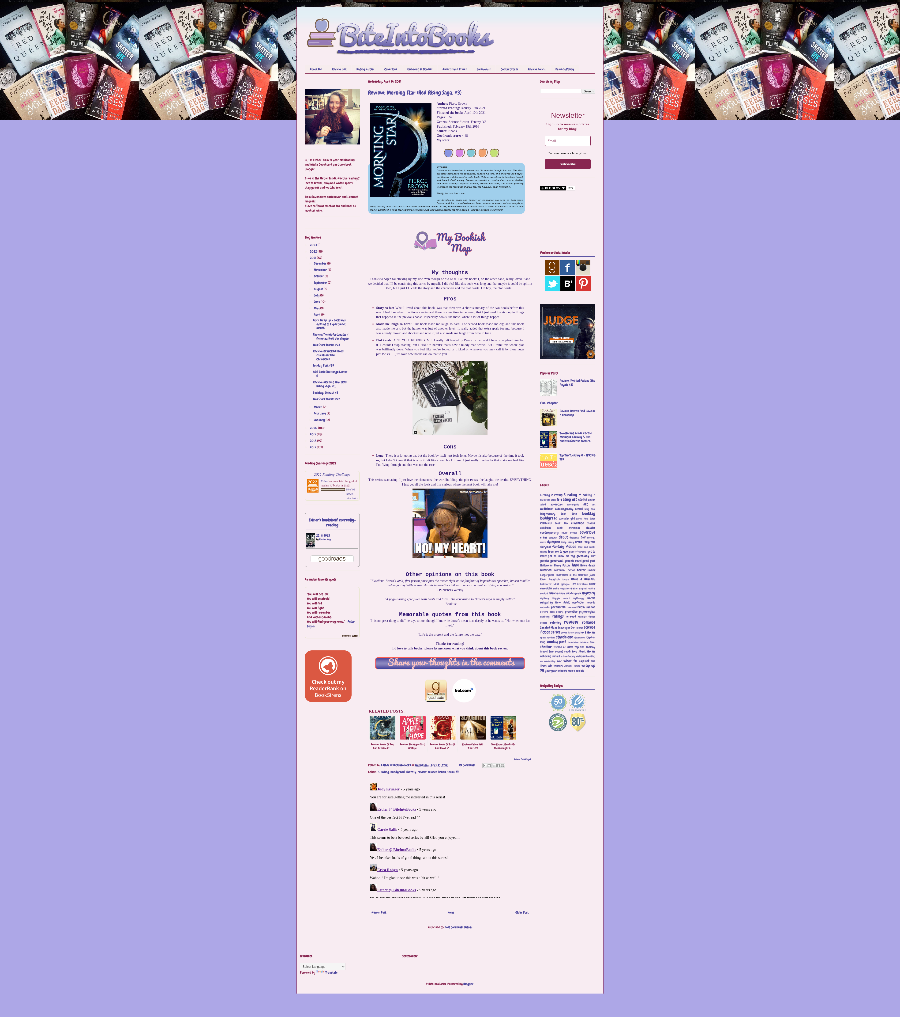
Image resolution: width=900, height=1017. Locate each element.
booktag (588, 513)
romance (588, 622)
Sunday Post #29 (323, 365)
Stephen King (325, 539)
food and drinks (586, 547)
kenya (565, 579)
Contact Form (509, 69)
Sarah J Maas (548, 627)
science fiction (437, 772)
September (321, 283)
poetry (559, 611)
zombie (580, 671)
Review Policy (536, 69)
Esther (324, 481)
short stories (587, 632)
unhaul (556, 656)
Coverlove (390, 69)
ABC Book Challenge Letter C (330, 374)
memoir (560, 593)
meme (552, 593)
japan (592, 575)
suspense (584, 642)
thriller (546, 646)
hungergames (547, 575)
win (550, 666)
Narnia (591, 598)
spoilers (551, 637)
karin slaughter (550, 579)
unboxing (545, 656)
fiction (571, 546)
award (579, 509)
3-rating (570, 494)
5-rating (383, 772)
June (317, 302)
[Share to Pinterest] (502, 765)
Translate (331, 972)
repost (543, 622)
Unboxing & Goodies (419, 69)
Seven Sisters (567, 632)
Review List (339, 69)
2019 (313, 434)
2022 (314, 251)
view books (352, 498)
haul (575, 565)
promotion (571, 612)
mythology (578, 598)
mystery (588, 593)
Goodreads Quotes (350, 635)
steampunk (579, 637)
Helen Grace (587, 565)
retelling (555, 622)
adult (543, 504)
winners (558, 666)
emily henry (567, 542)
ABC (574, 499)
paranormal (558, 607)
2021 (313, 258)
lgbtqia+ (565, 584)
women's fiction (572, 666)
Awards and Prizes (454, 69)
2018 (313, 441)
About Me (316, 69)
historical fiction (564, 570)
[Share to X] (493, 765)
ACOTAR (582, 500)
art (593, 504)
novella (591, 602)
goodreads (557, 560)
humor (591, 570)
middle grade (573, 593)
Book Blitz (569, 514)
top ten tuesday (585, 647)
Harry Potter (562, 565)
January (320, 420)
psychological (587, 612)
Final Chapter (549, 403)
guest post (588, 561)
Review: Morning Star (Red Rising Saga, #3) (330, 384)
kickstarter (546, 584)
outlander (545, 607)
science (579, 627)
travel (544, 651)
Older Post (522, 912)
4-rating (585, 494)
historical (546, 570)
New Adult (562, 602)
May (317, 308)
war (559, 661)
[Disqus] (450, 839)
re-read (571, 616)
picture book (547, 611)
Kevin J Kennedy (583, 579)
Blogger (468, 984)
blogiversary (547, 514)
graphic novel (573, 561)
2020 (314, 428)
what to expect (576, 660)
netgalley (546, 602)
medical (544, 593)
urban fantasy (568, 656)
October (319, 276)
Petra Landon (586, 607)
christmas (574, 528)
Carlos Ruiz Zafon (585, 518)
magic (574, 588)
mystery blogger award (555, 598)
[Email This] (484, 765)
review (422, 772)
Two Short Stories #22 (326, 399)
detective (574, 537)
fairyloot (545, 547)
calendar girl (567, 518)
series (451, 772)
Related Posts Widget (522, 759)
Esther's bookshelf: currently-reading (332, 522)
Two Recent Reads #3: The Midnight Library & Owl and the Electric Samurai (576, 437)
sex (577, 632)
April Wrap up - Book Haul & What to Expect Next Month (329, 324)
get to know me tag (561, 556)
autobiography (564, 509)
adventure (557, 504)
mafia (556, 588)
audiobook (546, 509)
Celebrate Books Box (554, 523)
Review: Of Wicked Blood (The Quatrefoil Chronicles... (328, 355)
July (317, 295)
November (321, 270)
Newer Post (378, 912)
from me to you (558, 551)
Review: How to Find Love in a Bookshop (577, 413)
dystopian (553, 542)
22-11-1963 (323, 535)
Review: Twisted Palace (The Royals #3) (577, 383)
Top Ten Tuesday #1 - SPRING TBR (577, 457)
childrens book (551, 528)
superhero (573, 642)
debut (563, 537)
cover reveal (569, 532)
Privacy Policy (564, 69)
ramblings (545, 616)
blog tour (590, 509)
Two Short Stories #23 (326, 345)
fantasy (411, 772)
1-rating (545, 495)
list (574, 584)
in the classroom (579, 575)
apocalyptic (573, 504)
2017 (313, 447)
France (543, 551)
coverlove (587, 532)
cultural (553, 537)
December (320, 263)
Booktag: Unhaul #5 (325, 393)
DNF (583, 537)
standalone (564, 637)
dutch (543, 542)
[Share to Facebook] (498, 765)
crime (543, 537)
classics (590, 528)
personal (572, 607)
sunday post (556, 641)
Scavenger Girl (566, 628)
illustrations (562, 575)
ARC (585, 504)
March (318, 407)
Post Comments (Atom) (458, 927)
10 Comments (467, 765)
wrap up (588, 665)
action (591, 500)
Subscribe (568, 164)
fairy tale (590, 542)
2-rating (556, 495)
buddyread (397, 772)
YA (457, 772)
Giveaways (484, 69)
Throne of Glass (563, 647)
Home (451, 912)
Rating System (365, 69)
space (543, 637)
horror (581, 570)
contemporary (549, 532)
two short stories (583, 651)
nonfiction (578, 602)
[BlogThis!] (489, 765)
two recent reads (560, 651)
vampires (581, 656)
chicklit (591, 523)
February (320, 413)
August (319, 289)
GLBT (593, 556)
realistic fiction (586, 616)
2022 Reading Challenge (332, 474)
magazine (565, 588)
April (317, 314)
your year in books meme (560, 671)
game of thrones (578, 551)
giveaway (583, 556)
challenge (577, 523)
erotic (578, 542)
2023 (314, 245)
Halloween (546, 565)
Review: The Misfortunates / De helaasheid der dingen (331, 336)
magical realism (587, 588)
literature (582, 584)
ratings (558, 616)
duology (591, 537)
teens (592, 642)
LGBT (556, 584)
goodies (544, 561)
